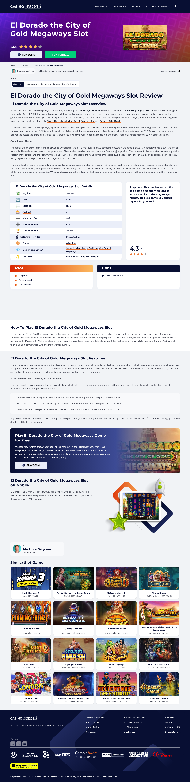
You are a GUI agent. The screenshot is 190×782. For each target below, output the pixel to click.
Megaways (71, 251)
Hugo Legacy (116, 664)
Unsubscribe (129, 732)
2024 (35, 725)
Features (46, 84)
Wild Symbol (105, 248)
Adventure (71, 243)
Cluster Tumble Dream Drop (73, 698)
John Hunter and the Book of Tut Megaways (159, 629)
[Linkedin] (24, 743)
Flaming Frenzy (30, 628)
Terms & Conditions (95, 717)
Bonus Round (72, 256)
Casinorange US (172, 727)
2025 (28, 725)
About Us (169, 717)
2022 (48, 725)
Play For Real (60, 54)
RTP (25, 199)
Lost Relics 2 (30, 664)
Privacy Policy (92, 722)
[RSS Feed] (12, 743)
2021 (55, 725)
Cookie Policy (92, 727)
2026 (21, 725)
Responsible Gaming (133, 722)
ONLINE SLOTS (138, 6)
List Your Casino (131, 727)
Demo (56, 84)
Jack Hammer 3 (30, 593)
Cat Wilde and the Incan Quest (74, 593)
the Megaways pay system (141, 110)
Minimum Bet (30, 218)
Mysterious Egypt (70, 121)
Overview (18, 84)
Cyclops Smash (73, 664)
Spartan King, (88, 121)
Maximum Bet (30, 224)
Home (12, 65)
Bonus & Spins (171, 732)
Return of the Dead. (110, 121)
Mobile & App (69, 84)
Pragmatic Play (73, 237)
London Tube (31, 698)
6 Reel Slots (92, 248)
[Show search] (177, 6)
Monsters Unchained (159, 664)
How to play (32, 84)
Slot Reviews (24, 65)
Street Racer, (54, 121)
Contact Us (91, 732)
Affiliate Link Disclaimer (135, 717)
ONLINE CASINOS (99, 6)
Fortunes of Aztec (116, 628)
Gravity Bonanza (74, 628)
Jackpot (27, 212)
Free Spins (94, 256)
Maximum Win (31, 230)
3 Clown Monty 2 (116, 593)
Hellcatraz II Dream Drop (116, 698)
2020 (62, 725)
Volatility (27, 205)
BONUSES (119, 6)
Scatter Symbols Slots (76, 248)
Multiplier (84, 256)
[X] (18, 743)
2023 (41, 725)
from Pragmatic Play (89, 110)
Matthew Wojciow (25, 71)
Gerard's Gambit (159, 698)
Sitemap (168, 722)
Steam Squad (159, 593)
